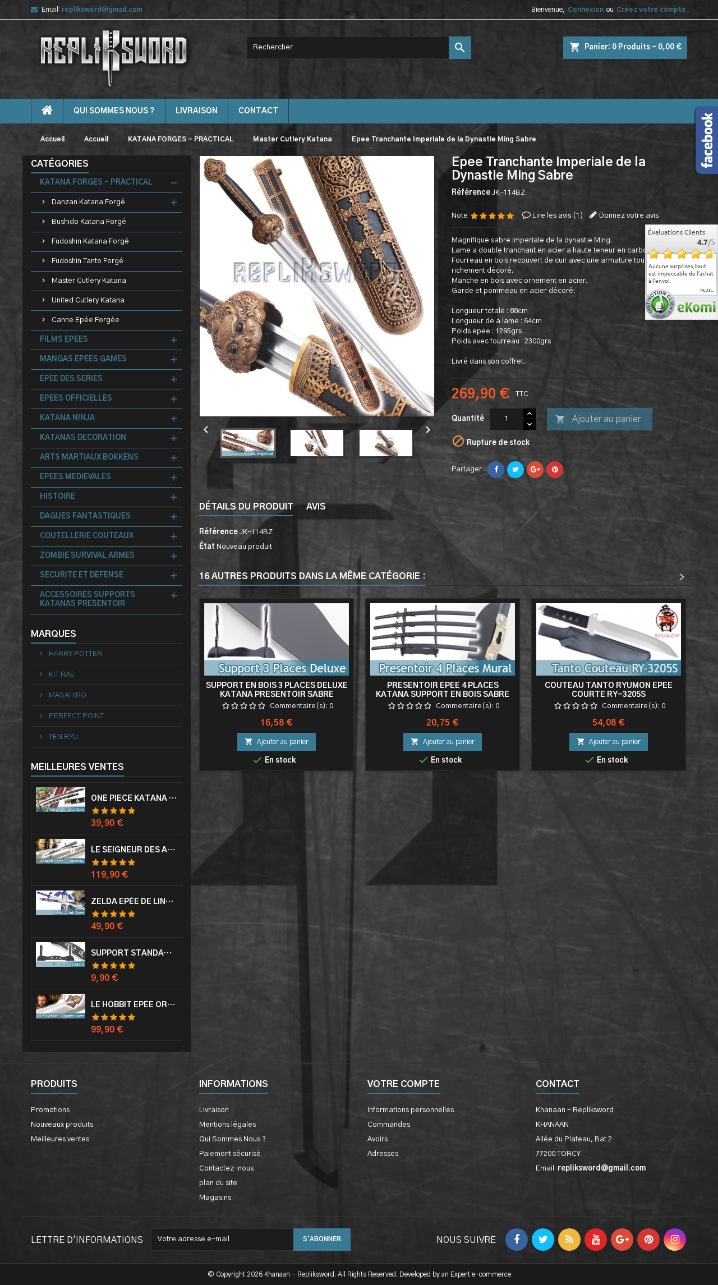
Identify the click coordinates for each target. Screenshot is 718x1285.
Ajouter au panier (598, 419)
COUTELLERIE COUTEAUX (87, 536)
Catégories (60, 163)
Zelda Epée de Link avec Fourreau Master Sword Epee (134, 902)
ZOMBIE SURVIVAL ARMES (87, 555)
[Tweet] (515, 469)
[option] (681, 273)
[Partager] (495, 469)
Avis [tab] (316, 506)
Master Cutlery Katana (89, 280)
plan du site (218, 1183)
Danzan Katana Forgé (88, 202)
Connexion (586, 9)
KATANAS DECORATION (83, 438)
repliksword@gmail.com (102, 9)
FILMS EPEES (64, 339)
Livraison (197, 111)
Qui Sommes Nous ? (114, 111)
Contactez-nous (226, 1168)
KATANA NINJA (67, 418)
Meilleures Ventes (77, 767)
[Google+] (535, 469)
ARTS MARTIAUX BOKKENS (89, 457)
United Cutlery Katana (88, 300)
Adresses (382, 1154)
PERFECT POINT (75, 716)
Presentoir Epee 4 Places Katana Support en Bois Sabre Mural (442, 695)
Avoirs (377, 1139)
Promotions (50, 1110)
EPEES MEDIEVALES (75, 477)
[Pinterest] (554, 469)
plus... (708, 290)
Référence (471, 192)
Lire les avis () (557, 215)
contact (258, 111)
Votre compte (403, 1084)
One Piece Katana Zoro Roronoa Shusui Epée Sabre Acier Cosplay (134, 798)
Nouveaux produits (62, 1124)
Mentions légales (227, 1124)
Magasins (215, 1197)
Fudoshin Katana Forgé (90, 241)
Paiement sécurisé (230, 1154)
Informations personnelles (410, 1110)
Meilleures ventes (60, 1139)
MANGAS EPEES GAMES (83, 359)
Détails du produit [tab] (246, 506)
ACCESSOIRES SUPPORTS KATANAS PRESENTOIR (87, 599)
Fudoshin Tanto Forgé (87, 261)
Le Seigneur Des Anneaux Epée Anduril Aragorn (134, 850)
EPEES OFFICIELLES (76, 398)
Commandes (388, 1124)
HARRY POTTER (74, 654)
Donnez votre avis (629, 215)
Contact (557, 1084)
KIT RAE (61, 674)
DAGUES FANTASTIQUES (85, 516)
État (207, 546)
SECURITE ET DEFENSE (81, 575)
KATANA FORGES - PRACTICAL (96, 182)
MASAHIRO (66, 695)
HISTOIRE (57, 497)
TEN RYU (62, 737)
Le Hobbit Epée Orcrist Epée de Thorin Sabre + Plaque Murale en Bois (134, 1005)
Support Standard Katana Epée (134, 953)
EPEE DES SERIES (71, 379)
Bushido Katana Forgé (89, 222)
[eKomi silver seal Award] (660, 304)
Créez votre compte (651, 9)
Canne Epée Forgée (85, 320)
